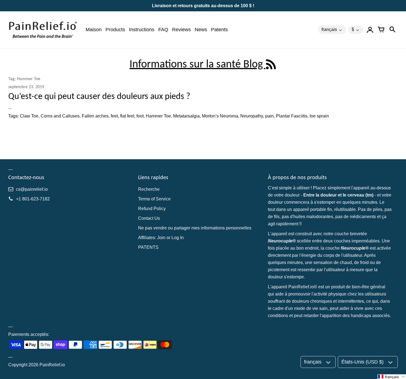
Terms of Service (154, 199)
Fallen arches (95, 116)
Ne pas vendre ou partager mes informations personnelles (194, 228)
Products (115, 29)
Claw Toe (29, 116)
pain (269, 116)
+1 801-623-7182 (33, 199)
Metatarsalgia (186, 116)
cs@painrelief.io (32, 189)
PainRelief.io (52, 364)
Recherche (149, 189)
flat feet (127, 116)
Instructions (141, 29)
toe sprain (319, 116)
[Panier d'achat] (381, 30)
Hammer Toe (158, 116)
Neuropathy (251, 116)
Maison (94, 29)
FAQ (163, 29)
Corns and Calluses (60, 116)
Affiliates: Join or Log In (161, 237)
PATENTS (148, 247)
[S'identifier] (370, 30)
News (201, 29)
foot (140, 116)
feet (114, 116)
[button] (392, 376)
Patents (219, 29)
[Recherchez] (392, 30)
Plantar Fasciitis (291, 116)
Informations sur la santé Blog (197, 63)
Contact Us (149, 218)
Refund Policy (152, 208)
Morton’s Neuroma (220, 116)
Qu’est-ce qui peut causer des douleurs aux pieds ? (99, 96)
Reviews (181, 29)
